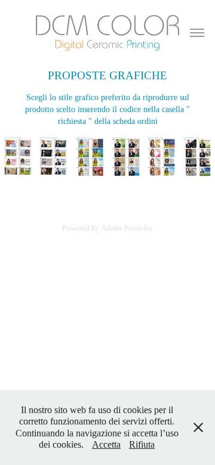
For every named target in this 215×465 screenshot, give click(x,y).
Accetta (106, 444)
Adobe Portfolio (127, 228)
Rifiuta (142, 444)
